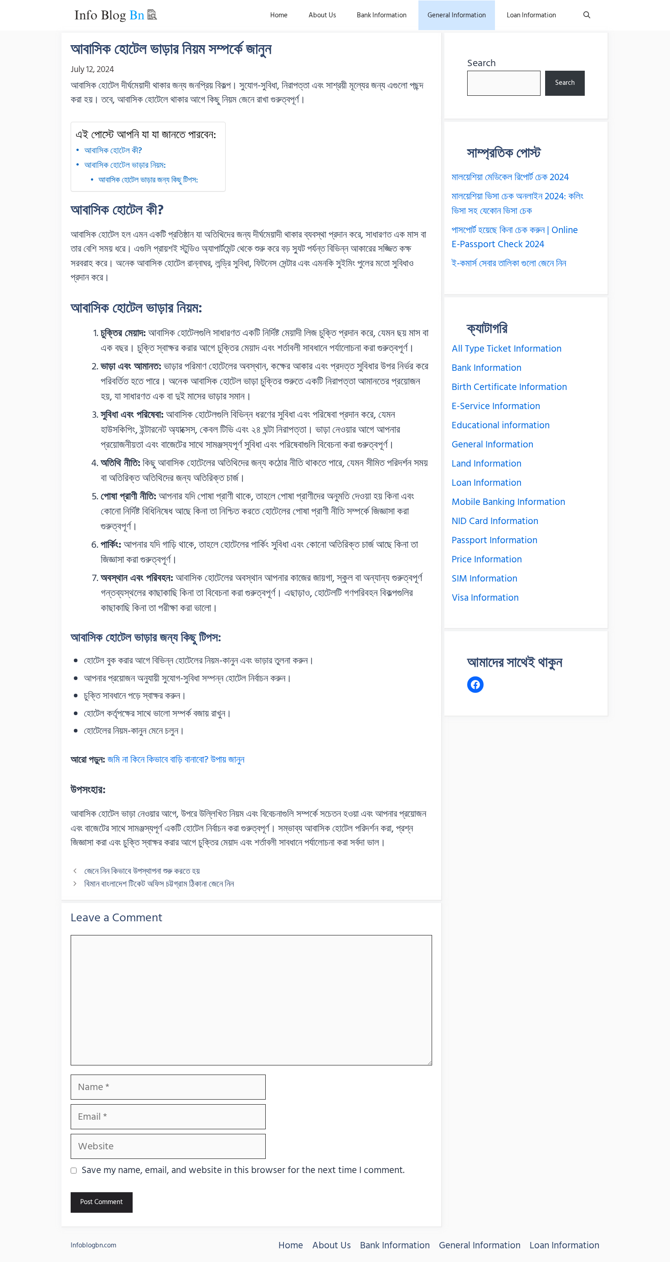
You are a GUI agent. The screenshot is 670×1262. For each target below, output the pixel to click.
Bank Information (382, 15)
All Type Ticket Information (507, 349)
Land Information (486, 464)
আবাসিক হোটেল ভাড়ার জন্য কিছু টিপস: (148, 180)
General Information (457, 15)
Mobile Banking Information (508, 502)
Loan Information (531, 15)
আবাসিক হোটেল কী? (113, 150)
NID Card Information (495, 521)
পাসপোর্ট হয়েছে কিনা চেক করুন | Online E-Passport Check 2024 (515, 238)
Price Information (487, 559)
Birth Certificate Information (509, 387)
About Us (322, 15)
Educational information (501, 425)
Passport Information (494, 540)
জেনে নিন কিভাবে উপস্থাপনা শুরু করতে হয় (142, 871)
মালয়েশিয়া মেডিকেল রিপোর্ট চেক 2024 (510, 177)
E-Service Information (496, 406)
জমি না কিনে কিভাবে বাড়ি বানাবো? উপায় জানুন (176, 760)
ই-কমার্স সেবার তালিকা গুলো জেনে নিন (509, 263)
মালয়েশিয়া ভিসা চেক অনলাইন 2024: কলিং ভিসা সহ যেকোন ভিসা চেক (517, 204)
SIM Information (484, 579)
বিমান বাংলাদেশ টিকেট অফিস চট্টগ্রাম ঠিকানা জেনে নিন (159, 884)
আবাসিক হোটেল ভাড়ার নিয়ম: (125, 165)
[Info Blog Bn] (115, 15)
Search (481, 63)
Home (279, 15)
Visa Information (485, 598)
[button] (586, 15)
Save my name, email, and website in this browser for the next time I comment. (243, 1170)
